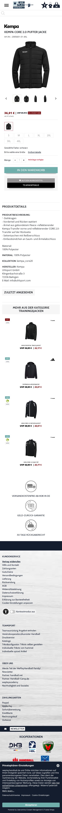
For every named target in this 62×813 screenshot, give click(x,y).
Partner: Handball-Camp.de (15, 678)
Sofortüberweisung (11, 709)
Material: (7, 255)
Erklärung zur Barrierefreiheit (16, 599)
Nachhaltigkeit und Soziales (15, 685)
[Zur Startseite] (23, 5)
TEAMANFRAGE (31, 185)
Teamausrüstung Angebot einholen (19, 630)
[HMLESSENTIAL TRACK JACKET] (31, 335)
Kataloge (6, 641)
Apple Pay (7, 706)
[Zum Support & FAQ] (44, 4)
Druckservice (8, 637)
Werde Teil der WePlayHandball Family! (21, 668)
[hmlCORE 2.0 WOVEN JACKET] (31, 413)
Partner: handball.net (12, 675)
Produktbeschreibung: (16, 214)
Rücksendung (8, 582)
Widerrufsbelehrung (11, 589)
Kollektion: (9, 261)
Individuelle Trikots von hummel (17, 648)
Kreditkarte (7, 713)
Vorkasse (6, 720)
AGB (4, 585)
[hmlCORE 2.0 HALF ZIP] (31, 452)
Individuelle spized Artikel (14, 651)
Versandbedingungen (12, 575)
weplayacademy (10, 682)
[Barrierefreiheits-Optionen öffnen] (5, 611)
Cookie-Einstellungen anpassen (17, 603)
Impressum (7, 596)
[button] (6, 5)
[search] (31, 13)
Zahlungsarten (9, 568)
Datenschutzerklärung (13, 592)
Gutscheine (7, 572)
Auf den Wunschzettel (32, 180)
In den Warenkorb (31, 170)
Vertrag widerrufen (11, 561)
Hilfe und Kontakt (10, 565)
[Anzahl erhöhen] (24, 160)
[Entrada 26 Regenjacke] (31, 374)
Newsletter (7, 671)
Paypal (5, 702)
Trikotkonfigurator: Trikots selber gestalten (22, 644)
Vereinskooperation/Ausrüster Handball (21, 634)
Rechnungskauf (9, 716)
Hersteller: (9, 266)
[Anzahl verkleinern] (15, 160)
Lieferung (6, 578)
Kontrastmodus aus (25, 611)
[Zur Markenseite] (11, 27)
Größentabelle (34, 152)
